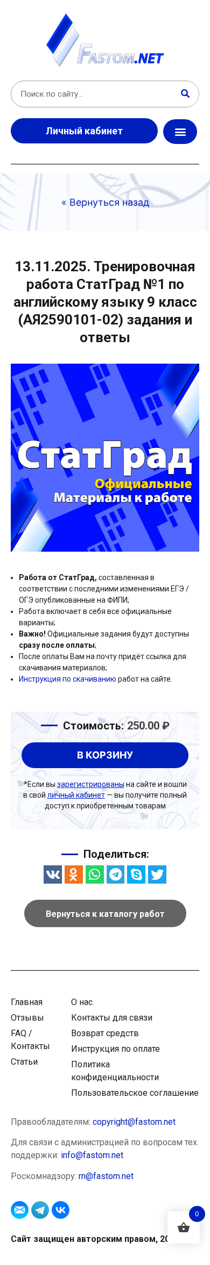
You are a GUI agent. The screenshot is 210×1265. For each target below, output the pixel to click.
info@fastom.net (92, 1155)
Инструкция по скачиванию (67, 679)
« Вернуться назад (105, 202)
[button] (180, 131)
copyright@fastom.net (134, 1122)
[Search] (185, 94)
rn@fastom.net (106, 1176)
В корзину (105, 755)
